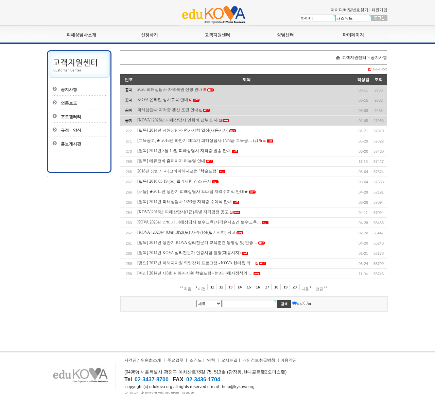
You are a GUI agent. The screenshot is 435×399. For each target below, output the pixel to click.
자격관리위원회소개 (142, 360)
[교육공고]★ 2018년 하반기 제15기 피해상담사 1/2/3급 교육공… (194, 140)
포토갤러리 (71, 116)
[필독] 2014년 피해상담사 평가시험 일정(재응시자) (182, 130)
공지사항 (69, 89)
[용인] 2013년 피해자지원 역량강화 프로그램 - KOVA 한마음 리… (196, 263)
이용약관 (288, 360)
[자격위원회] (214, 24)
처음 (187, 289)
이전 (201, 289)
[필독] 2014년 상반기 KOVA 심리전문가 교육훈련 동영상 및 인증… (197, 242)
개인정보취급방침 (259, 360)
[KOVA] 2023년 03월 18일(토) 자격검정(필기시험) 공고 (186, 232)
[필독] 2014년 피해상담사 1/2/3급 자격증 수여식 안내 (184, 201)
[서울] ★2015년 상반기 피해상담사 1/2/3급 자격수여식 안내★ (192, 191)
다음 (305, 289)
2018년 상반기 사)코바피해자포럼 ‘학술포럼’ (177, 171)
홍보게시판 (71, 144)
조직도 (196, 360)
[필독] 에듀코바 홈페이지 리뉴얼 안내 (171, 161)
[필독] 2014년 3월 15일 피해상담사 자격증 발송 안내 (184, 150)
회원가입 (379, 9)
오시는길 (229, 360)
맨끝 (320, 289)
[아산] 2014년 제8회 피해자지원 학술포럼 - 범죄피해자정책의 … (195, 273)
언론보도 (69, 103)
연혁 (211, 360)
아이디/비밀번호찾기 (349, 9)
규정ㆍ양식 (71, 130)
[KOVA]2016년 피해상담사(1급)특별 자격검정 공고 (183, 212)
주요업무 (175, 360)
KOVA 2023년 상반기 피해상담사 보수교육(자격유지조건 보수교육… (199, 222)
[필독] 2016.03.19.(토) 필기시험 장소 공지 (174, 181)
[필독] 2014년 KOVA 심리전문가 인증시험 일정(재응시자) (189, 252)
